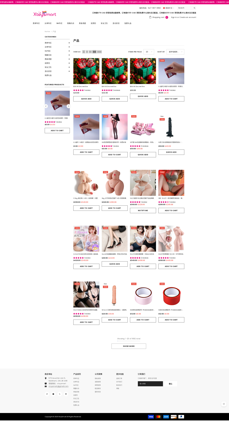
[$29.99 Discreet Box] (86, 71)
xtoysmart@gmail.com (58, 386)
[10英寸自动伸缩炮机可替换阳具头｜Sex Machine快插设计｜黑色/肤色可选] (171, 127)
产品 (54, 31)
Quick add (86, 99)
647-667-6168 (154, 8)
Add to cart (57, 128)
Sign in (174, 17)
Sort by (161, 52)
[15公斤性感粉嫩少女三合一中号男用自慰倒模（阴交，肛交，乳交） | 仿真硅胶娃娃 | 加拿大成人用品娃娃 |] (171, 239)
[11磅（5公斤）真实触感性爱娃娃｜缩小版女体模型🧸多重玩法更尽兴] (171, 183)
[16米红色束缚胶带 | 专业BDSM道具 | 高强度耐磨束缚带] (171, 295)
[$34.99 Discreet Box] (115, 71)
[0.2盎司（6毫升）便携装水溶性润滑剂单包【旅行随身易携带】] (57, 103)
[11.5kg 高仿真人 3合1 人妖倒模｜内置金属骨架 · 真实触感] (86, 183)
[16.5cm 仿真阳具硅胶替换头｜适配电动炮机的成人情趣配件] (115, 295)
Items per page (135, 52)
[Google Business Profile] (66, 394)
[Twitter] (59, 394)
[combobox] (185, 8)
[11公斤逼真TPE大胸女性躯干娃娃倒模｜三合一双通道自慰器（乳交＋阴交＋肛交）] (143, 183)
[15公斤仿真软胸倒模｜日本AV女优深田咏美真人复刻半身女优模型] (143, 239)
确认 (170, 384)
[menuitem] (57, 43)
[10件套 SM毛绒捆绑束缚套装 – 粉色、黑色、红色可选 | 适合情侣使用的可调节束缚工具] (143, 127)
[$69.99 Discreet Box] (143, 71)
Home (47, 31)
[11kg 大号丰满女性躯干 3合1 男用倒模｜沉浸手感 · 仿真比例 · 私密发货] (115, 183)
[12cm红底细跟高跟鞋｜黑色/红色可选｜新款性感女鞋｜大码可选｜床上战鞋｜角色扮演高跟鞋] (115, 239)
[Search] (186, 8)
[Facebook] (47, 394)
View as (76, 52)
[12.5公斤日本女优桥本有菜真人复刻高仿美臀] (86, 239)
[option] (57, 113)
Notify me (143, 210)
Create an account (188, 17)
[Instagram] (53, 394)
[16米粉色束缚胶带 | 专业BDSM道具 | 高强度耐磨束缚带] (143, 295)
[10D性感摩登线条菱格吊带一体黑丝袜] (115, 127)
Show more (129, 346)
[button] (57, 43)
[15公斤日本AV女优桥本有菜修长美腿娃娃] (86, 295)
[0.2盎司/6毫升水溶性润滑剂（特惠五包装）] (171, 71)
